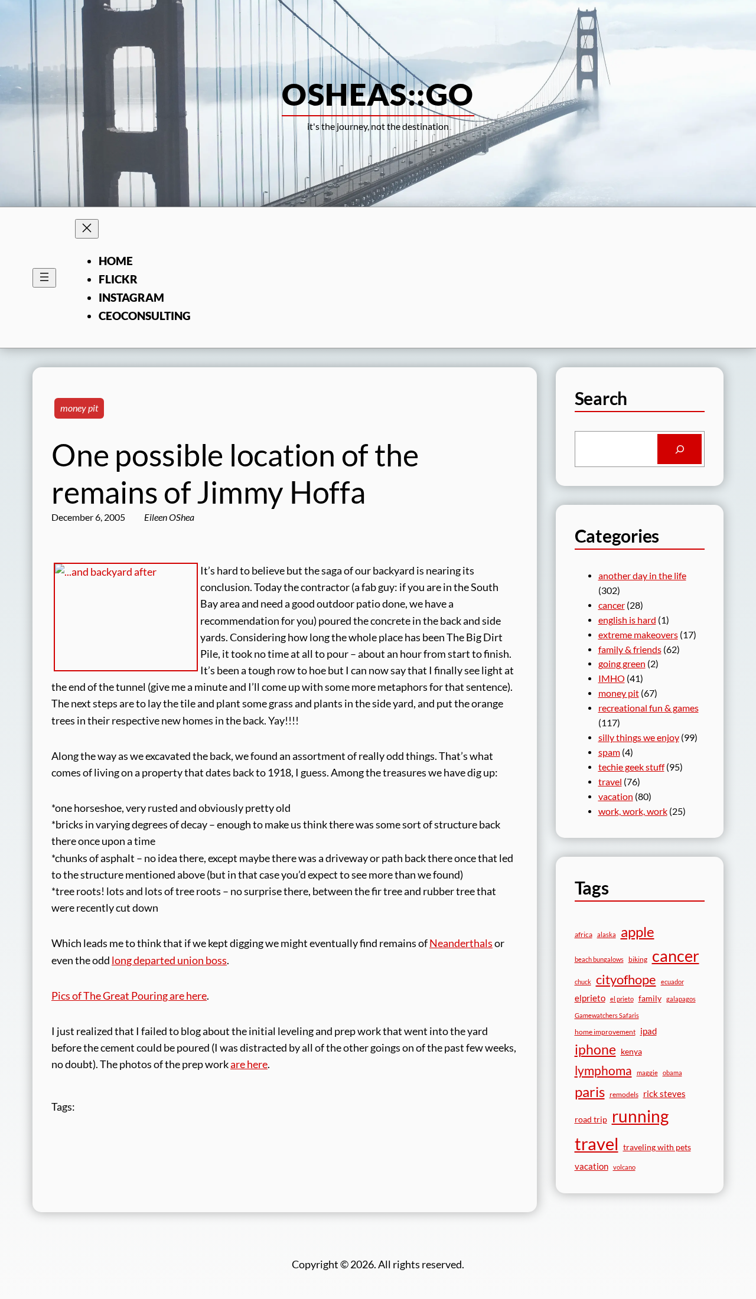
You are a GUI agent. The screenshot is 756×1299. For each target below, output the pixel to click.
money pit (79, 408)
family (650, 998)
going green (622, 663)
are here (249, 1064)
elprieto (590, 998)
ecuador (672, 981)
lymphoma (603, 1070)
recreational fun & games (648, 708)
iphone (595, 1050)
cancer (611, 605)
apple (637, 931)
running (640, 1116)
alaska (606, 934)
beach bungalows (599, 959)
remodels (624, 1094)
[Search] (679, 449)
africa (583, 934)
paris (590, 1091)
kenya (631, 1051)
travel (610, 781)
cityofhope (626, 979)
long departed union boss (169, 960)
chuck (583, 981)
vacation (615, 796)
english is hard (627, 620)
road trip (591, 1119)
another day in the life (642, 575)
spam (609, 752)
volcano (624, 1167)
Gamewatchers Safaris (607, 1015)
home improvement (605, 1031)
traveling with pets (657, 1147)
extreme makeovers (638, 634)
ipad (648, 1031)
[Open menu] (44, 278)
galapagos (681, 999)
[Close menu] (87, 229)
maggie (647, 1072)
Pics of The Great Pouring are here (129, 996)
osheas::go (378, 94)
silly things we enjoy (638, 737)
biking (637, 959)
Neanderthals (461, 943)
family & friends (630, 649)
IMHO (611, 678)
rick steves (664, 1093)
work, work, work (632, 811)
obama (672, 1072)
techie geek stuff (631, 767)
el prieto (622, 999)
